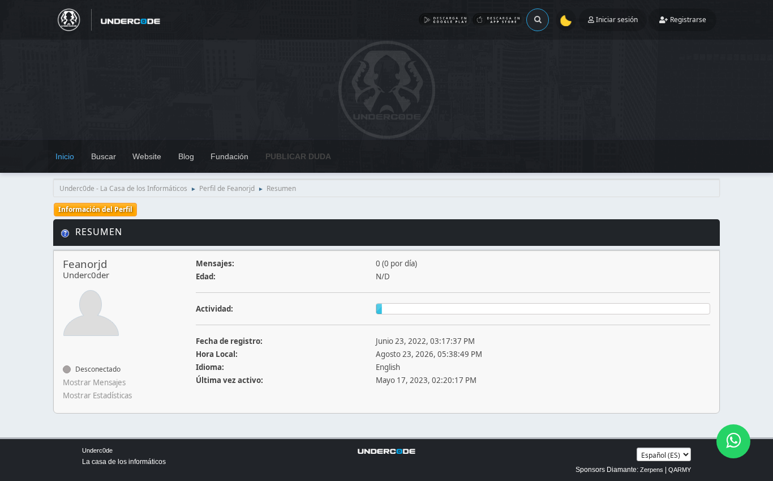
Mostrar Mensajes (94, 382)
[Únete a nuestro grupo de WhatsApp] (733, 441)
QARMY (679, 469)
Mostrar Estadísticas (97, 395)
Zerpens (651, 469)
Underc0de (97, 450)
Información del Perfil (95, 209)
